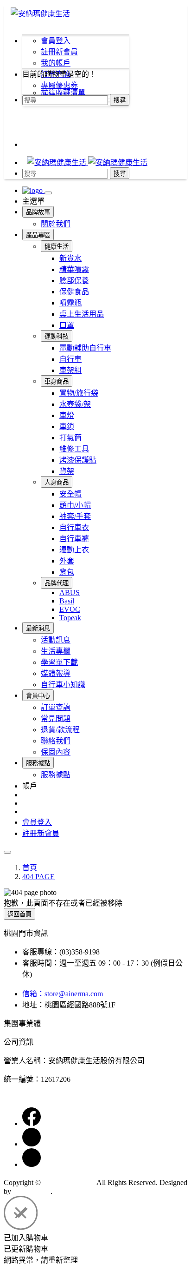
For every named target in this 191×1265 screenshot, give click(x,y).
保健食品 (74, 292)
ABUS (69, 592)
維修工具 (74, 449)
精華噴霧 (74, 269)
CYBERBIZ (32, 1191)
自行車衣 (74, 527)
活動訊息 (55, 640)
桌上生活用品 (81, 314)
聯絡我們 (55, 741)
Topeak (70, 618)
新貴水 (70, 258)
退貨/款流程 (60, 730)
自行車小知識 (63, 685)
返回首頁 (19, 914)
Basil (66, 601)
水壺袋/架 (75, 404)
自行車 (70, 359)
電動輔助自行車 (85, 348)
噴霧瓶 (70, 303)
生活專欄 (55, 651)
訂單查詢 (55, 707)
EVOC (69, 609)
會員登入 (55, 41)
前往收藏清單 (63, 93)
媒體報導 (55, 673)
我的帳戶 (55, 63)
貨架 (66, 471)
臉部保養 (74, 281)
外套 (66, 561)
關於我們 (55, 224)
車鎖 (66, 426)
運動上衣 (74, 550)
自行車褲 (74, 539)
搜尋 (120, 100)
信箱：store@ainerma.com (62, 994)
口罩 (66, 325)
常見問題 (55, 718)
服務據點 (55, 775)
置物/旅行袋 (78, 393)
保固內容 (55, 752)
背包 (66, 572)
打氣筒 (70, 438)
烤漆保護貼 (77, 460)
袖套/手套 (75, 516)
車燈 (66, 415)
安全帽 (70, 494)
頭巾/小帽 (75, 505)
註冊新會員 (59, 52)
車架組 (70, 370)
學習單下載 (59, 662)
